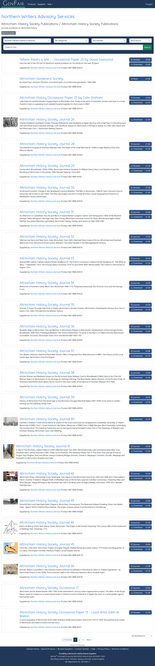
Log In (150, 4)
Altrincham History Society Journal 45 (47, 544)
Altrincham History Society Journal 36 (47, 326)
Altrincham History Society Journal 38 (47, 372)
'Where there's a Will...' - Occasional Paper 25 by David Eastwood (66, 59)
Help (93, 649)
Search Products (48, 649)
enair (13, 3)
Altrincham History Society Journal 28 (47, 144)
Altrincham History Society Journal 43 (47, 501)
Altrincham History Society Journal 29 (47, 166)
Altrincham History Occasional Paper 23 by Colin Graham (61, 97)
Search (147, 47)
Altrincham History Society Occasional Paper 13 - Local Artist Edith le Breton (69, 614)
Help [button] (49, 4)
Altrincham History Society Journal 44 (46, 522)
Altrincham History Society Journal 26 (47, 119)
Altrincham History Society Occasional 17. (49, 588)
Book (141, 79)
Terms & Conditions (120, 649)
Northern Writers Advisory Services (38, 16)
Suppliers (41, 4)
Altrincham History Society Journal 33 (47, 258)
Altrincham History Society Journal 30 (47, 187)
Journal (141, 144)
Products (32, 4)
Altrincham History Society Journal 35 (47, 305)
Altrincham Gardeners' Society (41, 78)
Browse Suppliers (65, 649)
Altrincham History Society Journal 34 (47, 283)
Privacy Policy (103, 649)
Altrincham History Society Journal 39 (47, 397)
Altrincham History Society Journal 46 (47, 566)
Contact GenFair (82, 649)
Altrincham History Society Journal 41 (43, 446)
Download (141, 64)
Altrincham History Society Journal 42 (47, 473)
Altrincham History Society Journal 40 (47, 419)
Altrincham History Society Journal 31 (47, 212)
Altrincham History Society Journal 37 (47, 351)
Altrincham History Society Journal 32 (47, 236)
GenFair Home (32, 649)
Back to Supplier (8, 33)
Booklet (141, 59)
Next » (89, 639)
